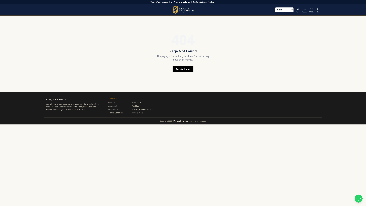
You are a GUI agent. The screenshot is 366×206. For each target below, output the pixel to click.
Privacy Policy (137, 113)
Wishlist (135, 106)
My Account (112, 106)
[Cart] (318, 9)
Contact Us (136, 102)
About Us (111, 102)
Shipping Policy (114, 109)
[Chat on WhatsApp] (359, 199)
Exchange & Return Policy (142, 109)
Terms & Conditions (115, 113)
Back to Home (183, 69)
